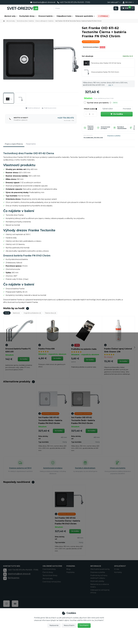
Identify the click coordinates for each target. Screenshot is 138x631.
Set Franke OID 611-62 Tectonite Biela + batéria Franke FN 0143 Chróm (50, 420)
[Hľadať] (115, 8)
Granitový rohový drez (52, 582)
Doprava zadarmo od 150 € (91, 127)
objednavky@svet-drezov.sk (19, 574)
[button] (132, 8)
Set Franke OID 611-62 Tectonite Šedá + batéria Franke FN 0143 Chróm (83, 420)
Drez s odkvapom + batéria (44, 21)
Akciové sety (10, 16)
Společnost (120, 566)
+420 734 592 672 (65, 118)
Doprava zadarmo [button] (91, 42)
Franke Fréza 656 (46, 349)
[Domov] (22, 8)
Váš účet (128, 2)
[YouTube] (15, 603)
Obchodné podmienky (100, 569)
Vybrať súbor (107, 109)
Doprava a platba (113, 135)
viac (109, 85)
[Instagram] (6, 603)
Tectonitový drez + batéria (25, 21)
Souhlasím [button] (84, 625)
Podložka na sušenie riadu (83, 349)
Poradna (70, 566)
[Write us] (5, 578)
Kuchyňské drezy (27, 16)
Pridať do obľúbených (34, 108)
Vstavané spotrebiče (84, 16)
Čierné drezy (48, 572)
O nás (116, 569)
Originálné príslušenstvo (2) (32, 313)
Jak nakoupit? (113, 2)
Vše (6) (7, 313)
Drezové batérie (45, 16)
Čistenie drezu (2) (50, 313)
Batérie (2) (16, 313)
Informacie (95, 566)
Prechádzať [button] (127, 109)
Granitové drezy (49, 569)
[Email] (5, 574)
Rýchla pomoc (13, 578)
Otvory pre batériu (117, 468)
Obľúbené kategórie (52, 566)
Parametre (31, 144)
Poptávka (70, 572)
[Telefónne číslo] (5, 570)
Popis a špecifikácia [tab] (14, 144)
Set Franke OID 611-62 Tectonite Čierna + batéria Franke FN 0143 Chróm (67, 521)
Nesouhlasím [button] (69, 625)
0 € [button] (127, 8)
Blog (68, 569)
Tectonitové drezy (50, 575)
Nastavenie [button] (54, 625)
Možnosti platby (97, 581)
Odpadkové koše (64, 16)
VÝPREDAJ (104, 16)
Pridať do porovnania (50, 108)
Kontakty (118, 572)
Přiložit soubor (90, 109)
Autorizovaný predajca (105, 127)
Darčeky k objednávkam (121, 127)
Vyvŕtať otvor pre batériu (98, 103)
